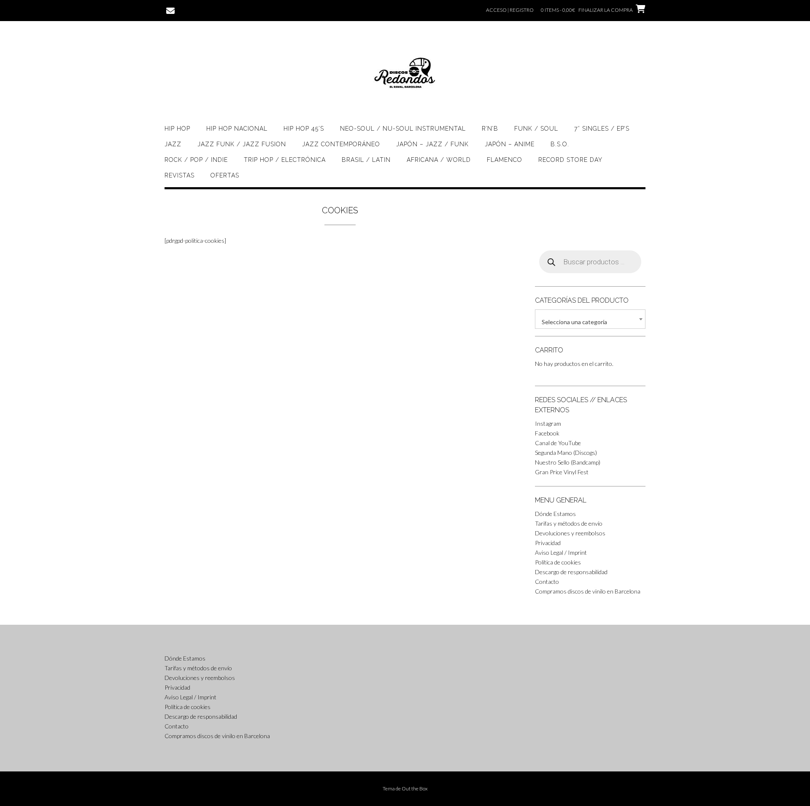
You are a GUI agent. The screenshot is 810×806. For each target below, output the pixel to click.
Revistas (179, 175)
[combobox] (590, 319)
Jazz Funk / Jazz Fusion (241, 144)
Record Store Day (570, 159)
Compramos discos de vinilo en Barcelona (587, 591)
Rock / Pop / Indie (196, 159)
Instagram (548, 423)
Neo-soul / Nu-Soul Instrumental (403, 128)
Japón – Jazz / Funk (432, 144)
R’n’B (490, 128)
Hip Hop (177, 128)
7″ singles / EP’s (601, 128)
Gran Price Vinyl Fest (562, 472)
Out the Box (415, 788)
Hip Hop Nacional (236, 128)
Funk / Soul (536, 128)
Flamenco (504, 159)
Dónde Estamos (555, 513)
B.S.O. (560, 144)
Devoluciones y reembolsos (570, 533)
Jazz (173, 144)
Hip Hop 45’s (304, 128)
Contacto (547, 581)
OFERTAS (225, 175)
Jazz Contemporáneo (341, 144)
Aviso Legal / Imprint (561, 552)
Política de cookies (558, 562)
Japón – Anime (510, 144)
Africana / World (439, 159)
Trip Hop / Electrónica (285, 159)
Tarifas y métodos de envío (568, 523)
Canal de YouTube (558, 442)
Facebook (547, 433)
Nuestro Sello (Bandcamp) (567, 462)
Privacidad (548, 542)
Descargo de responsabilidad (571, 571)
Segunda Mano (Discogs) (566, 452)
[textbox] (590, 322)
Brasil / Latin (366, 159)
